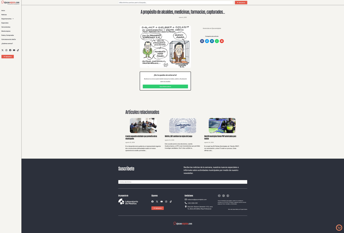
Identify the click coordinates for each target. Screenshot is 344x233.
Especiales (4, 23)
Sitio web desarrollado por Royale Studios (237, 209)
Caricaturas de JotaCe (8, 39)
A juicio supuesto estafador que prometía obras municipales (141, 137)
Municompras (5, 31)
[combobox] (175, 2)
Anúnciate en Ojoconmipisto (212, 28)
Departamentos (6, 19)
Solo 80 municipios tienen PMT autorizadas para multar (220, 137)
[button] (202, 41)
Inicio (3, 10)
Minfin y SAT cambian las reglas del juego (178, 136)
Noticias (4, 15)
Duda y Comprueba (7, 35)
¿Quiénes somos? (7, 43)
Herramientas (5, 27)
